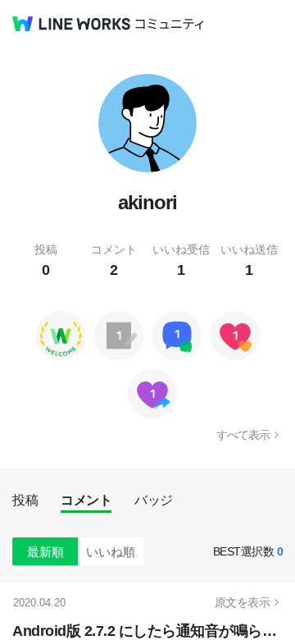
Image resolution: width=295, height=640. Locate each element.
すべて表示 (243, 434)
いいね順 (110, 552)
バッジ (153, 500)
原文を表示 (242, 602)
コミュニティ (169, 24)
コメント (86, 500)
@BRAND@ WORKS (71, 23)
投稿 (25, 500)
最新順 (45, 552)
